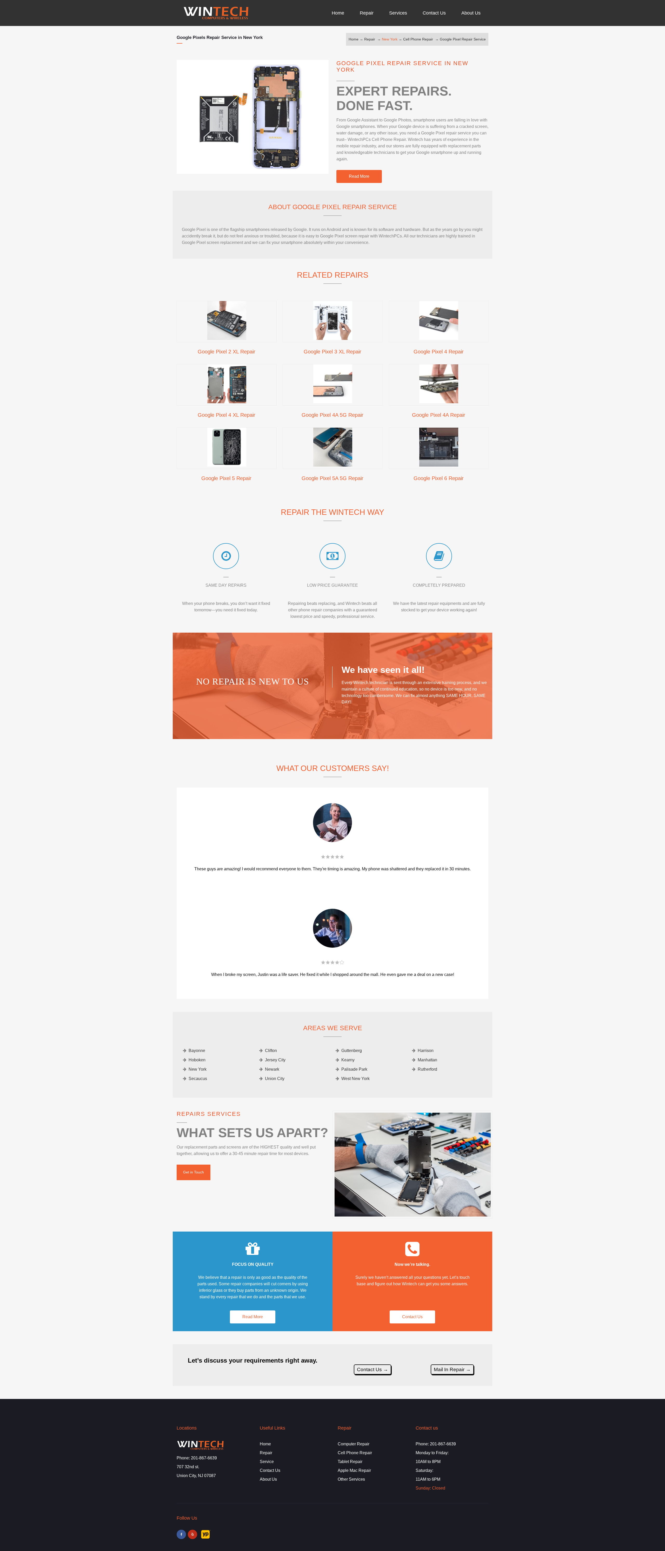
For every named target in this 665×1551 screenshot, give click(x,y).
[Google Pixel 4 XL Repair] (226, 401)
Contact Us (412, 1317)
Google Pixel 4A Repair (438, 415)
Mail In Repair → (452, 1369)
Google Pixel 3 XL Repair (332, 351)
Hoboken (197, 1060)
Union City (274, 1078)
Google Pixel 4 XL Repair (226, 415)
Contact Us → (372, 1369)
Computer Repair (353, 1444)
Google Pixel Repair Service (463, 39)
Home (353, 39)
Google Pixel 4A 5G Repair (332, 415)
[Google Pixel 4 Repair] (438, 338)
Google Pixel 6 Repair (439, 478)
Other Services (351, 1479)
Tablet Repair (350, 1461)
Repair (369, 39)
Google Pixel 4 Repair (439, 351)
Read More (359, 176)
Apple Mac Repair (354, 1470)
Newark (272, 1069)
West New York (355, 1078)
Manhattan (427, 1060)
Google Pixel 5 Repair (226, 478)
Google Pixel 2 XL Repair (226, 351)
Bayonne (197, 1050)
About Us (268, 1479)
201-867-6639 (204, 1458)
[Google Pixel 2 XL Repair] (226, 338)
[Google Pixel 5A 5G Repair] (332, 465)
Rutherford (427, 1069)
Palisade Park (354, 1069)
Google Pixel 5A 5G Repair (332, 478)
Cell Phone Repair (418, 39)
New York (389, 39)
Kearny (348, 1060)
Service (267, 1461)
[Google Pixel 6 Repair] (438, 465)
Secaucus (198, 1078)
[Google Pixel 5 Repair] (226, 465)
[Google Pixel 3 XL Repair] (332, 338)
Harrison (426, 1050)
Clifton (271, 1050)
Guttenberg (351, 1050)
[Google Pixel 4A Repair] (438, 401)
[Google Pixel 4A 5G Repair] (332, 401)
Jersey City (275, 1060)
